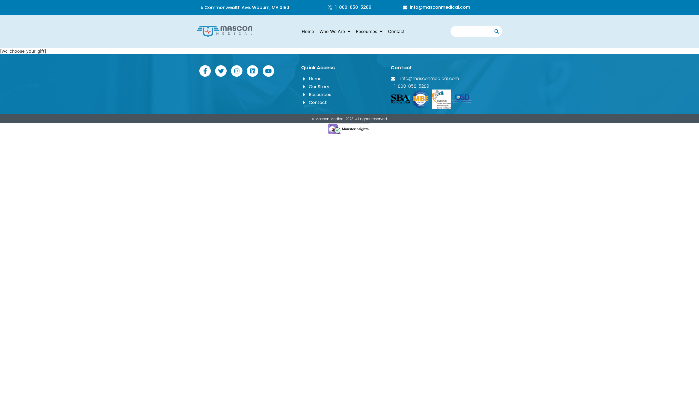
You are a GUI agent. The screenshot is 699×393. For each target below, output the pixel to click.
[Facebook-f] (205, 71)
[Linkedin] (252, 71)
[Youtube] (268, 71)
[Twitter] (221, 71)
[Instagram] (236, 71)
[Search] (496, 31)
